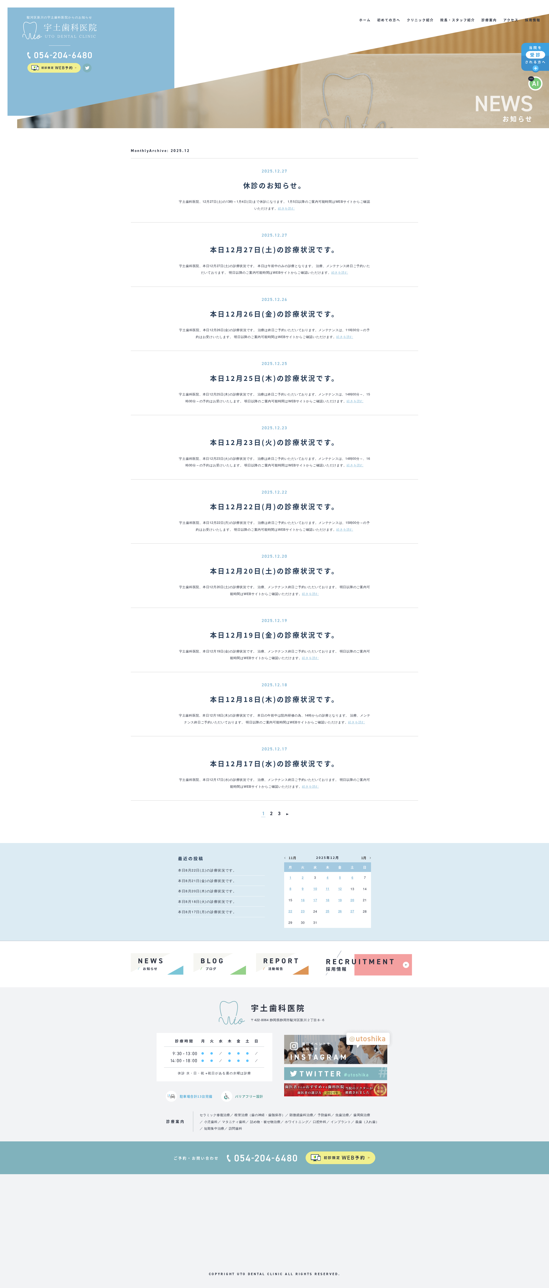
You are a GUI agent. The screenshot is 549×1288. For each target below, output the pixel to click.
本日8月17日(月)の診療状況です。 (207, 911)
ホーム (365, 19)
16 (303, 900)
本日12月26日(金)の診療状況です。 (274, 314)
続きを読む (286, 208)
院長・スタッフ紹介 (457, 19)
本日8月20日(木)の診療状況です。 (207, 890)
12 (340, 888)
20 (352, 900)
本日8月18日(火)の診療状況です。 (207, 901)
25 (328, 911)
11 (328, 888)
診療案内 (489, 19)
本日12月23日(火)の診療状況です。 (274, 442)
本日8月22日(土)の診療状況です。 (207, 870)
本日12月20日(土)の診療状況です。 (274, 571)
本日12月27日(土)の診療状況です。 (274, 249)
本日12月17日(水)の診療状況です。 (274, 763)
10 (315, 888)
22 (290, 911)
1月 (364, 857)
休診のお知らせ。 (274, 185)
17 (315, 900)
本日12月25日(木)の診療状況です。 (274, 378)
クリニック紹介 (420, 19)
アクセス (511, 19)
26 (340, 911)
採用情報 (532, 19)
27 (352, 911)
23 (303, 911)
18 (328, 900)
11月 (292, 857)
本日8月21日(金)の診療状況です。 (207, 880)
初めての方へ (388, 19)
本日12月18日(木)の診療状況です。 (274, 699)
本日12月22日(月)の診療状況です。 (274, 506)
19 (340, 900)
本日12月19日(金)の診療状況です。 (274, 635)
